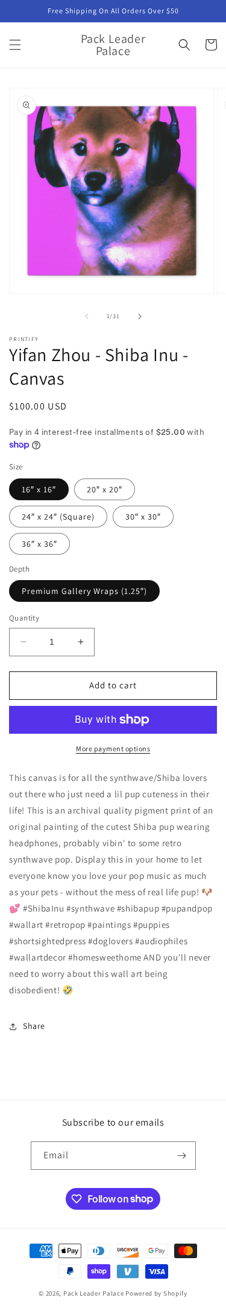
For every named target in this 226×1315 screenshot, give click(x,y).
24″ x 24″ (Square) (58, 516)
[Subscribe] (182, 1155)
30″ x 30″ (143, 516)
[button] (15, 44)
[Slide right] (140, 316)
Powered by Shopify (156, 1293)
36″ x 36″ (39, 543)
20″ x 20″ (104, 489)
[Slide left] (87, 316)
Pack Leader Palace (93, 1293)
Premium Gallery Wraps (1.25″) (84, 591)
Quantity (24, 618)
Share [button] (34, 1025)
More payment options (113, 748)
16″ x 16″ (39, 489)
